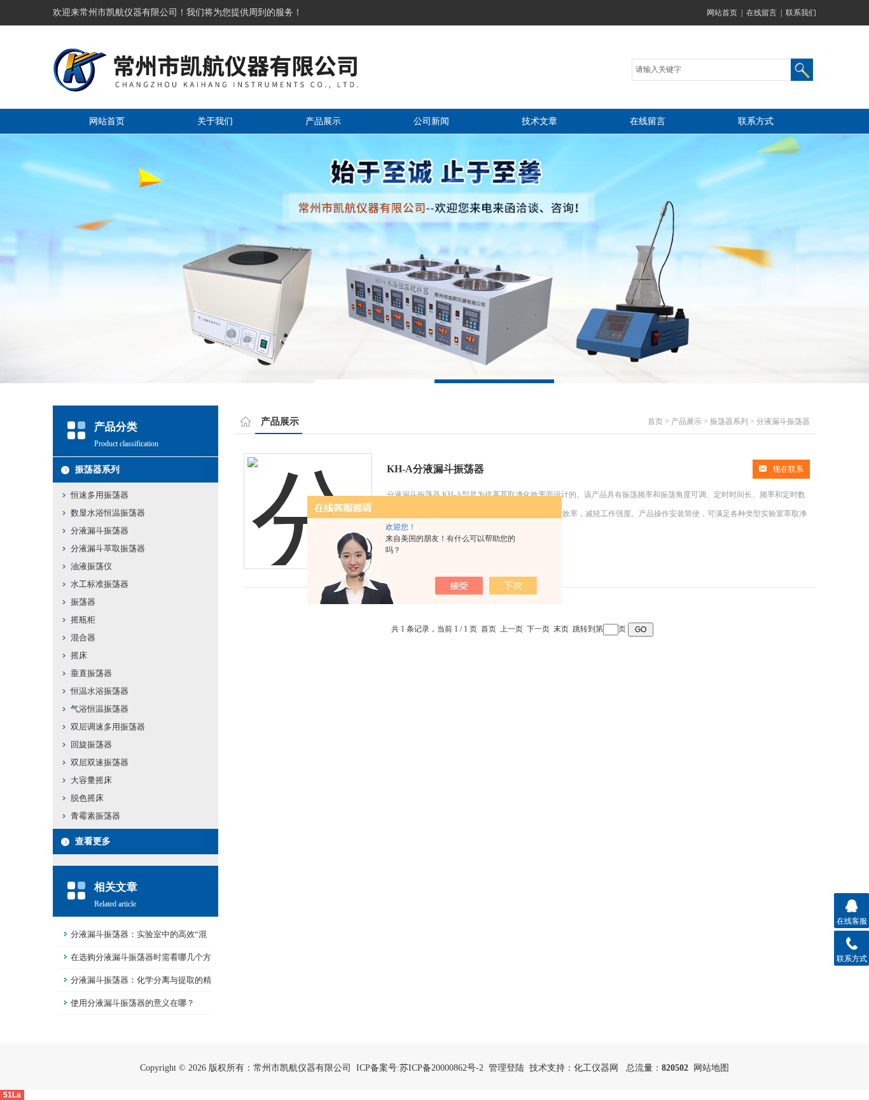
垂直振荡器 (91, 673)
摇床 (79, 655)
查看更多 (93, 841)
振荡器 (83, 602)
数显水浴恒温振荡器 (108, 513)
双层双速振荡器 (100, 762)
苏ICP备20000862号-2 (441, 1068)
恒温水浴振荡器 (100, 691)
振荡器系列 (97, 469)
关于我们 (215, 121)
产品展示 (323, 121)
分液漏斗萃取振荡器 (108, 548)
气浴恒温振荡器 (100, 709)
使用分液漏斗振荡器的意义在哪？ (133, 1003)
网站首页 (722, 12)
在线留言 (761, 12)
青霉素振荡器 (95, 816)
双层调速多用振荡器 (108, 726)
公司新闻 (431, 121)
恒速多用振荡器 (100, 495)
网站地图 (711, 1068)
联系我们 (801, 12)
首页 (655, 421)
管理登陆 (506, 1068)
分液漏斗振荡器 (100, 530)
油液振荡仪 (91, 566)
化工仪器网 (596, 1068)
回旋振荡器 (91, 744)
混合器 (83, 637)
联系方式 (756, 121)
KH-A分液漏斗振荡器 (435, 468)
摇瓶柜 (83, 619)
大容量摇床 (91, 780)
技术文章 (539, 121)
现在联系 (788, 469)
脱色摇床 (87, 798)
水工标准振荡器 (100, 584)
